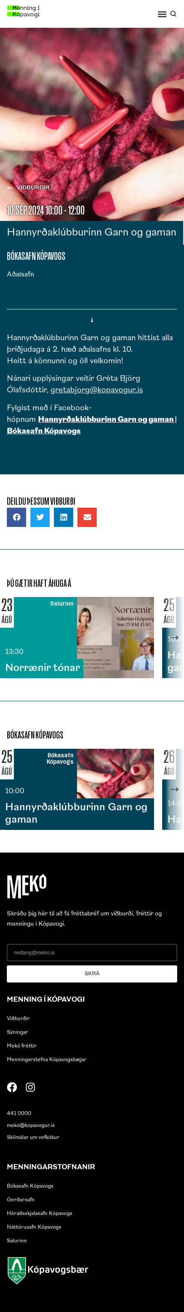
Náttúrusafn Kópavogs (34, 1227)
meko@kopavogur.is (31, 1125)
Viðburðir (18, 1018)
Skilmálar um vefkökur (33, 1137)
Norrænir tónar (42, 668)
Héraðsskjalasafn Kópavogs (39, 1213)
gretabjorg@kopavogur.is (96, 390)
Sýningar (17, 1032)
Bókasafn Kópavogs (30, 1186)
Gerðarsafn (21, 1200)
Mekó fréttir (22, 1046)
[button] (162, 14)
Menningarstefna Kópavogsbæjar (46, 1059)
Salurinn (17, 1241)
